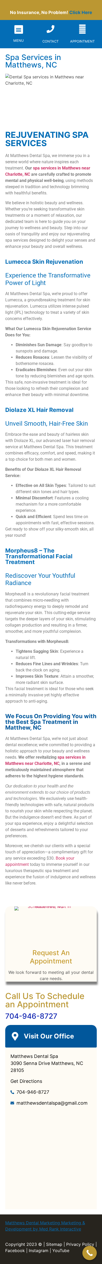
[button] (18, 29)
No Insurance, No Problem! (51, 12)
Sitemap (54, 1244)
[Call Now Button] (89, 1253)
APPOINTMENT (82, 41)
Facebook (15, 1250)
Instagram (38, 1250)
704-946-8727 (31, 1016)
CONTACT (50, 41)
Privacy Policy (80, 1244)
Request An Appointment (51, 957)
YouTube (60, 1250)
